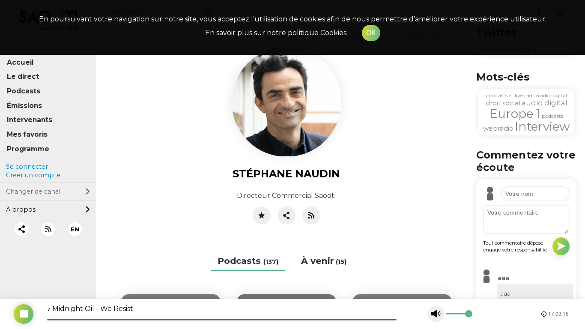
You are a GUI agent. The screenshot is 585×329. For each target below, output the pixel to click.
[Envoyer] (561, 246)
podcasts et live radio (511, 95)
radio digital (552, 95)
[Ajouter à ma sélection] (262, 215)
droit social (503, 103)
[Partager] (286, 215)
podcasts (552, 116)
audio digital (544, 103)
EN (75, 229)
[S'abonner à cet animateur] (311, 215)
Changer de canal (33, 191)
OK (371, 32)
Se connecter (27, 166)
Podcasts (248, 260)
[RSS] (48, 229)
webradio (498, 128)
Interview (542, 126)
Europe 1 (514, 113)
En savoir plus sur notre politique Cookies (275, 33)
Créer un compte (33, 175)
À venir (323, 260)
